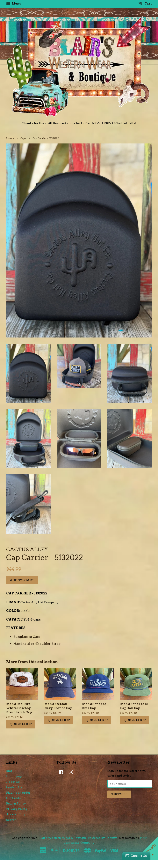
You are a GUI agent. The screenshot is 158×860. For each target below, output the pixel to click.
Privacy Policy (16, 808)
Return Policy (16, 803)
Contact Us (14, 787)
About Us (13, 781)
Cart (148, 3)
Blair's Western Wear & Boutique (62, 837)
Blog (9, 770)
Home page (14, 776)
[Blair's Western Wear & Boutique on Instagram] (69, 772)
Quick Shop (21, 724)
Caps (23, 138)
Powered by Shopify (102, 837)
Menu (16, 3)
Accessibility (15, 814)
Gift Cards (13, 798)
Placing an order (18, 792)
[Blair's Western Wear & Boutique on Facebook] (60, 772)
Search (11, 819)
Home (10, 138)
